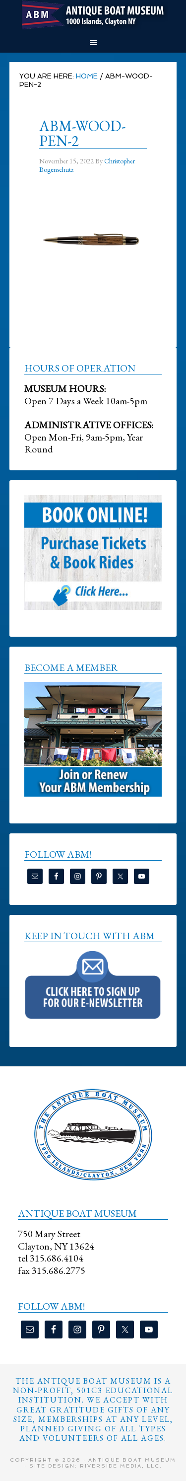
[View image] (93, 286)
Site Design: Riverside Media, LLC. (95, 1466)
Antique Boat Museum (93, 15)
